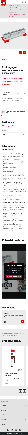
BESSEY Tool (12, 5)
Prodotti (18, 5)
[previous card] (20, 391)
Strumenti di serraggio (15, 7)
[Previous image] (20, 52)
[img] (14, 35)
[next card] (24, 391)
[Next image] (24, 52)
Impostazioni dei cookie (14, 276)
